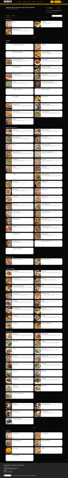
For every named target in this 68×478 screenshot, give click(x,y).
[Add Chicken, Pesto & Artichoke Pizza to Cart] (61, 156)
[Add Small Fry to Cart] (61, 452)
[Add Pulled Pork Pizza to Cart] (61, 200)
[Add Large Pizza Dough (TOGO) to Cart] (32, 253)
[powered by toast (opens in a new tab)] (7, 475)
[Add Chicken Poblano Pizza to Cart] (32, 156)
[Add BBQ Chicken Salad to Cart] (61, 338)
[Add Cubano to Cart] (61, 290)
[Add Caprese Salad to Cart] (32, 345)
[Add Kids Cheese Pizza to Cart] (32, 437)
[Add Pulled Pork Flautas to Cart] (61, 101)
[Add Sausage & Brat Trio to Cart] (32, 108)
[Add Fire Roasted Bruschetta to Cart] (32, 78)
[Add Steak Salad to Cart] (61, 382)
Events (38, 1)
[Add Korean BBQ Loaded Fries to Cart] (32, 93)
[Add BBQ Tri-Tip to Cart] (61, 275)
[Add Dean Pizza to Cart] (32, 171)
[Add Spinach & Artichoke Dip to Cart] (61, 108)
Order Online (57, 1)
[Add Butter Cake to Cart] (32, 408)
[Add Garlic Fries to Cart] (32, 86)
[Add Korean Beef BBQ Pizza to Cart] (61, 178)
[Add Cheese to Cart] (32, 26)
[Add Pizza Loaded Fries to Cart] (32, 101)
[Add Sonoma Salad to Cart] (32, 382)
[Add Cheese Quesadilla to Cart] (32, 459)
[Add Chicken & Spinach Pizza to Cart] (61, 148)
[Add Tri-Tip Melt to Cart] (61, 320)
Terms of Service (14, 475)
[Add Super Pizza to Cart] (32, 230)
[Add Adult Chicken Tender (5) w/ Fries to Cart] (32, 49)
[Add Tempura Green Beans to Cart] (61, 115)
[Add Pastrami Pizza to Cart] (32, 193)
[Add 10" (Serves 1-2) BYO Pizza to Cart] (32, 263)
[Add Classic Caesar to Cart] (61, 352)
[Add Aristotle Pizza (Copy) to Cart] (61, 134)
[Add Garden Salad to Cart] (32, 367)
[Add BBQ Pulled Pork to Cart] (32, 275)
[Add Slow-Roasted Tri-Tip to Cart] (32, 312)
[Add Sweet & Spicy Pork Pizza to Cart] (61, 230)
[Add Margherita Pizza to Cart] (61, 186)
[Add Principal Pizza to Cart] (32, 200)
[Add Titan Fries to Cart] (32, 123)
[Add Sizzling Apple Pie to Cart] (61, 415)
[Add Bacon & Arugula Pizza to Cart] (32, 141)
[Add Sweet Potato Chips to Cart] (32, 115)
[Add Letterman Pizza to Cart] (32, 186)
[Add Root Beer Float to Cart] (32, 415)
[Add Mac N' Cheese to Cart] (32, 452)
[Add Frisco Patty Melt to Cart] (32, 297)
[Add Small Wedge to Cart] (61, 375)
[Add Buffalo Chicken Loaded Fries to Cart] (32, 56)
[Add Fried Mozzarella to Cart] (61, 78)
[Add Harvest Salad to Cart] (61, 367)
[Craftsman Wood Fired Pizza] (8, 2)
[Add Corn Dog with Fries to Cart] (61, 437)
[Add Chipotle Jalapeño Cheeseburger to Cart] (32, 290)
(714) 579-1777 (6, 466)
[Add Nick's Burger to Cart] (32, 305)
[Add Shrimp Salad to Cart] (61, 390)
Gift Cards (33, 1)
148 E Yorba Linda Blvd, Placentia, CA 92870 (11, 467)
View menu (5, 471)
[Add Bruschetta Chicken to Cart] (32, 33)
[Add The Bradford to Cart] (61, 26)
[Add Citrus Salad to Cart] (61, 345)
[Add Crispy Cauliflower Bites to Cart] (32, 71)
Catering (29, 1)
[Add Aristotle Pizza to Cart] (32, 134)
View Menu (24, 1)
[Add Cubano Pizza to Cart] (61, 163)
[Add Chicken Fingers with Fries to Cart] (32, 445)
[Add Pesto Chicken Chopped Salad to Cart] (32, 397)
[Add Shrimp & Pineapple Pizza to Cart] (61, 215)
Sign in (63, 1)
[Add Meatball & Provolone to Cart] (61, 297)
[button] (42, 2)
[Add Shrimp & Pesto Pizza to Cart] (32, 215)
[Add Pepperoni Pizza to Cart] (61, 193)
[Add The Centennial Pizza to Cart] (32, 238)
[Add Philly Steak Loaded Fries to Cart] (61, 93)
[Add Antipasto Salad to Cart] (32, 338)
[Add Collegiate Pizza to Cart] (32, 163)
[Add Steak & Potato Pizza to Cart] (61, 223)
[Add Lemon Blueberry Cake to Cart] (61, 408)
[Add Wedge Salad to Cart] (32, 390)
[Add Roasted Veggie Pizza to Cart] (61, 208)
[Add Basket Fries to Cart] (61, 49)
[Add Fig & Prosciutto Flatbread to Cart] (61, 71)
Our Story (19, 1)
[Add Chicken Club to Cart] (61, 282)
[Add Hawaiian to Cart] (32, 178)
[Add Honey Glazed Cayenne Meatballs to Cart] (61, 86)
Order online (10, 471)
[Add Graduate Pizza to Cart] (61, 171)
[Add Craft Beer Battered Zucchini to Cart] (32, 63)
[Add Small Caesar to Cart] (32, 375)
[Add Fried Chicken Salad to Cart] (61, 360)
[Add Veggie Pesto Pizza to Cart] (32, 245)
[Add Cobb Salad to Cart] (32, 360)
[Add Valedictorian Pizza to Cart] (61, 238)
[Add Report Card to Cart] (32, 208)
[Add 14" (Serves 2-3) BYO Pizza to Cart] (61, 263)
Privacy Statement (22, 475)
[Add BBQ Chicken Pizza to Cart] (61, 141)
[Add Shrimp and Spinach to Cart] (32, 223)
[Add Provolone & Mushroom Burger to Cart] (61, 327)
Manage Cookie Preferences (31, 475)
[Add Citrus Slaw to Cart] (32, 352)
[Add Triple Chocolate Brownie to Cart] (32, 423)
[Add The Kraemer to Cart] (32, 320)
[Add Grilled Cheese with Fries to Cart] (61, 445)
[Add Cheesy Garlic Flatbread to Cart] (61, 56)
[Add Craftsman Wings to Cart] (61, 63)
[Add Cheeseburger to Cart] (32, 327)
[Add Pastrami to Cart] (61, 305)
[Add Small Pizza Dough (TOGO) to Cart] (61, 245)
